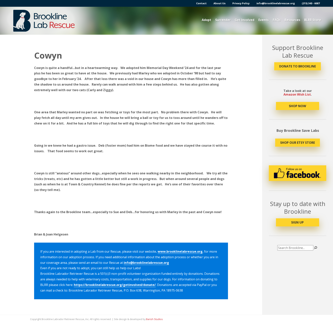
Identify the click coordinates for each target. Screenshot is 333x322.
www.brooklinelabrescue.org (180, 251)
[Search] (315, 247)
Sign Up (297, 222)
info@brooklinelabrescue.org (275, 3)
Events (263, 20)
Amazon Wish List (297, 94)
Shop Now (297, 106)
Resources (292, 20)
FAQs (277, 20)
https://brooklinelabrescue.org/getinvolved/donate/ (115, 285)
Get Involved (244, 20)
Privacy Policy (241, 3)
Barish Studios (154, 319)
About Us (219, 3)
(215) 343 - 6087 (311, 3)
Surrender (223, 20)
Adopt (206, 20)
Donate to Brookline (297, 66)
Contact (201, 3)
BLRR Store (312, 20)
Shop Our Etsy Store (297, 142)
